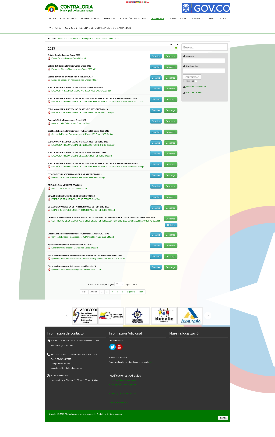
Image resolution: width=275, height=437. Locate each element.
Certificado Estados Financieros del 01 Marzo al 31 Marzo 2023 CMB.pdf (82, 237)
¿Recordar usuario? (194, 92)
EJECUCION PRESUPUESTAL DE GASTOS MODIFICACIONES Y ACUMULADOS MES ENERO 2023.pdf (97, 102)
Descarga (170, 56)
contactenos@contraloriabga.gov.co (124, 380)
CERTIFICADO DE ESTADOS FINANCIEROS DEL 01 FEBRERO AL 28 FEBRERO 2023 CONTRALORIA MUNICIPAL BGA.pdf (105, 221)
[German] (137, 2)
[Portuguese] (145, 2)
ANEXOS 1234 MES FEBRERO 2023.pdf (69, 188)
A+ (171, 44)
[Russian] (147, 2)
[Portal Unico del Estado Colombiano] (206, 8)
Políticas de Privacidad (119, 402)
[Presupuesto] (176, 48)
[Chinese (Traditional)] (130, 2)
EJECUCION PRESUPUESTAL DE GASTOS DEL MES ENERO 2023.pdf (82, 112)
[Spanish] (127, 2)
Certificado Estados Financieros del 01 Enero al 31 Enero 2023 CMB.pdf (82, 134)
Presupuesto (87, 38)
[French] (135, 2)
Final (141, 292)
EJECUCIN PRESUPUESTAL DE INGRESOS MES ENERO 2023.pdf (81, 91)
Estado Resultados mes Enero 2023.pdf (68, 58)
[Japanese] (142, 2)
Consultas (61, 38)
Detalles (156, 56)
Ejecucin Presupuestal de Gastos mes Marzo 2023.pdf (74, 248)
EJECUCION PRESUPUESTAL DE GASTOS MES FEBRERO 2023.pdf (81, 156)
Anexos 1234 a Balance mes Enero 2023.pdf (70, 123)
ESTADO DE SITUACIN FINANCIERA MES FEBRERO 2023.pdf (78, 177)
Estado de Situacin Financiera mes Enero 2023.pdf (73, 69)
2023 (97, 38)
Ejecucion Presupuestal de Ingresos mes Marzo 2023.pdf (76, 269)
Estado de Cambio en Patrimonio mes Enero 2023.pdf (74, 80)
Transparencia (74, 38)
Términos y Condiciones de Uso (123, 394)
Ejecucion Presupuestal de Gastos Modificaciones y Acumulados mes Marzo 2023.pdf (88, 259)
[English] (132, 2)
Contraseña (191, 66)
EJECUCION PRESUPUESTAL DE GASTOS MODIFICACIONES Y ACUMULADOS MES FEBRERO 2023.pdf (98, 167)
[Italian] (140, 2)
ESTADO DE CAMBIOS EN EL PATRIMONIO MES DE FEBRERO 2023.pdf (83, 210)
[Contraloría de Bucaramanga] (69, 8)
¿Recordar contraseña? (195, 87)
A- (177, 44)
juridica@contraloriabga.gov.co (122, 385)
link (150, 362)
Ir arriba (223, 418)
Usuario (189, 56)
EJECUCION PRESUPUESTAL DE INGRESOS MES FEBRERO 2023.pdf (82, 145)
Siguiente (131, 292)
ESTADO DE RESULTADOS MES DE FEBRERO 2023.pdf (76, 199)
